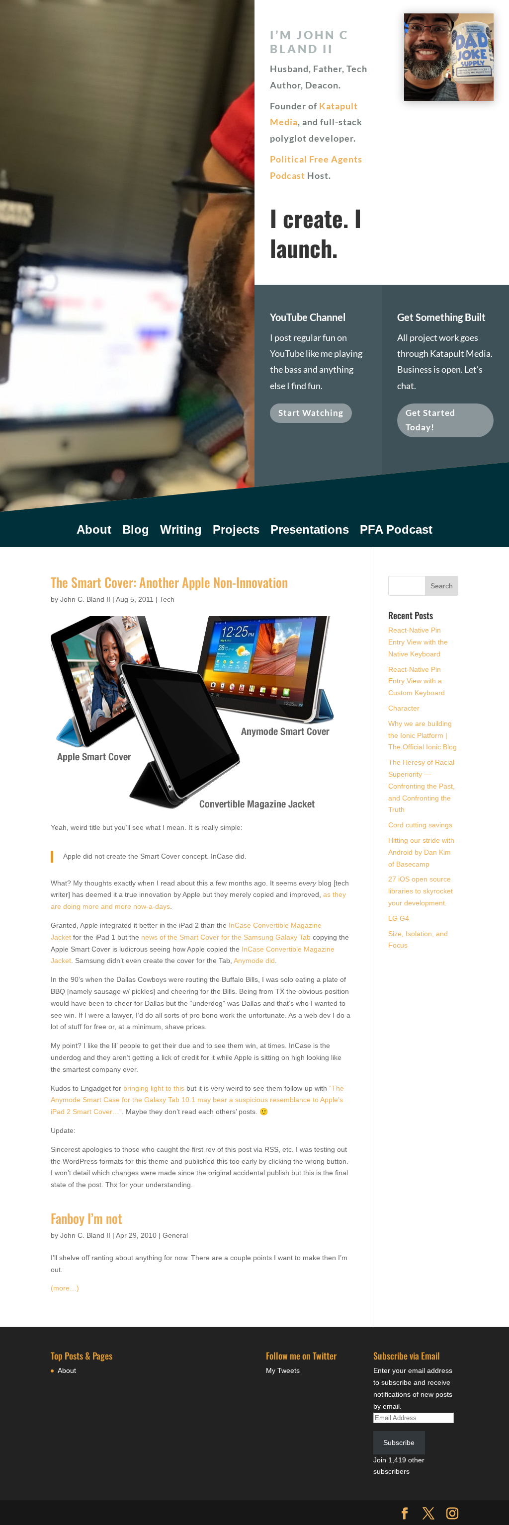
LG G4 (398, 918)
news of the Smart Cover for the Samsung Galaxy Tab (226, 937)
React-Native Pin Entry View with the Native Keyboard (418, 642)
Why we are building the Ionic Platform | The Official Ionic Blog (422, 735)
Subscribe (399, 1442)
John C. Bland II (85, 599)
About (94, 531)
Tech (167, 599)
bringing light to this (154, 1088)
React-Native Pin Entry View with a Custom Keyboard (416, 681)
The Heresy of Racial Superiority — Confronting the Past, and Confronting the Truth (421, 785)
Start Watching (310, 412)
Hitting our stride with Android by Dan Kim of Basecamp (421, 852)
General (175, 1235)
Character (404, 708)
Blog (135, 531)
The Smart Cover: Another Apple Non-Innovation (169, 582)
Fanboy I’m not (86, 1218)
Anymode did (254, 960)
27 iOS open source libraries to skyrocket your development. (420, 891)
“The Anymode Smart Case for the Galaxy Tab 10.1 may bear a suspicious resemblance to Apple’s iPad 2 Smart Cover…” (197, 1100)
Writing (181, 531)
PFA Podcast (396, 531)
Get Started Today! (430, 419)
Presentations (309, 531)
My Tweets (283, 1370)
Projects (236, 531)
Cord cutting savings (420, 825)
